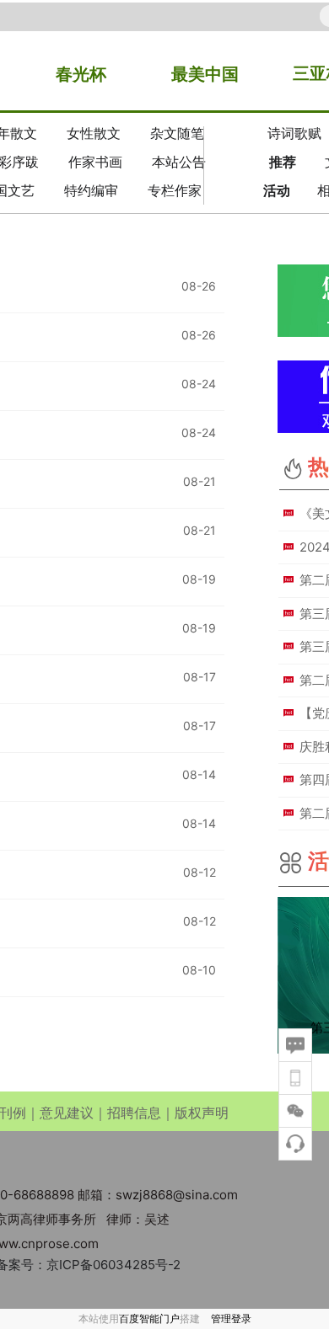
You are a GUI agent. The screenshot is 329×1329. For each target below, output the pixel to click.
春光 (72, 74)
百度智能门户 (149, 1318)
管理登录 (231, 1318)
